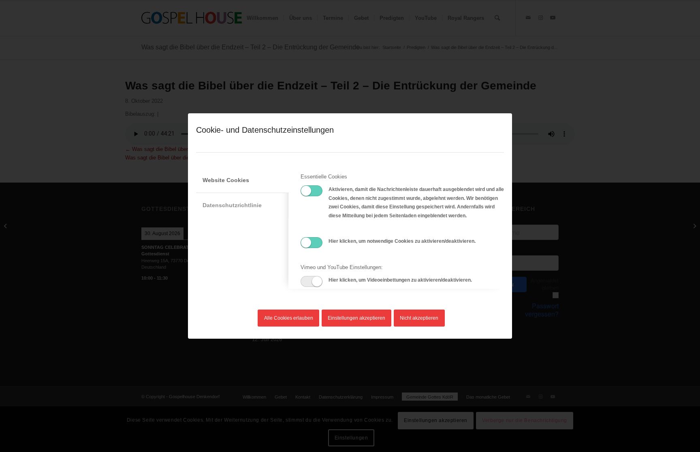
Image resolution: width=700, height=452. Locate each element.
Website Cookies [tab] (226, 180)
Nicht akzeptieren (419, 318)
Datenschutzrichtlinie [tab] (232, 205)
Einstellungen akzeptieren (356, 318)
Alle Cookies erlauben (288, 318)
